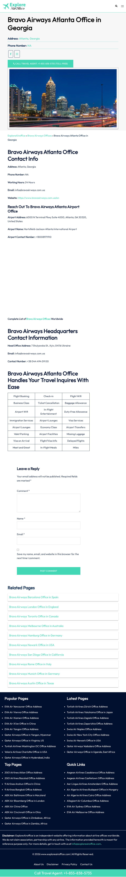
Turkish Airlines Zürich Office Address (87, 706)
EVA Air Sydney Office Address (83, 806)
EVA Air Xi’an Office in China (20, 723)
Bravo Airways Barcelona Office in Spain (33, 597)
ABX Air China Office (16, 806)
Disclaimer (53, 864)
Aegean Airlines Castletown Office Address (90, 778)
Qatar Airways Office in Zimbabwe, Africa (27, 817)
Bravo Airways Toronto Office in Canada (33, 616)
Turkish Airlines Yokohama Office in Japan (90, 712)
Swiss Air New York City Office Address (88, 734)
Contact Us (86, 864)
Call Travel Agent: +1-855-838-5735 (63, 873)
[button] (116, 6)
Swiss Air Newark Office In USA (84, 740)
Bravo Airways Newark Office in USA (31, 645)
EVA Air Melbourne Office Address (85, 812)
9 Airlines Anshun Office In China (22, 783)
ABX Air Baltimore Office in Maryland (25, 795)
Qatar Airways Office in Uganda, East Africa (91, 751)
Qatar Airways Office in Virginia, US (24, 740)
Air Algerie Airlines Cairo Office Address (89, 795)
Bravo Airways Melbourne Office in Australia (36, 626)
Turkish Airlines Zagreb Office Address (88, 717)
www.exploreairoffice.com (55, 854)
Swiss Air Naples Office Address (84, 729)
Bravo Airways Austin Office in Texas (31, 683)
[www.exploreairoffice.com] (14, 5)
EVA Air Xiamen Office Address (22, 717)
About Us (39, 864)
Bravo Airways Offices (40, 135)
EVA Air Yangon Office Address (21, 729)
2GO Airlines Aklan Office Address (23, 772)
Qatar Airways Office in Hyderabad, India (27, 757)
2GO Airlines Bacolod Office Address (25, 778)
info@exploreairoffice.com (86, 843)
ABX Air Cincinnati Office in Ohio (23, 812)
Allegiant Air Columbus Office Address (88, 800)
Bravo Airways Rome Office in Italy (30, 664)
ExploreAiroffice (17, 135)
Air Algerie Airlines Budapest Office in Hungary (92, 789)
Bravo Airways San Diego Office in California (36, 654)
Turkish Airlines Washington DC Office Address (30, 746)
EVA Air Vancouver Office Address (23, 706)
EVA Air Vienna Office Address (21, 712)
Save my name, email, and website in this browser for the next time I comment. (48, 556)
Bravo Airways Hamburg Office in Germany (35, 635)
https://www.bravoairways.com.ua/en (38, 197)
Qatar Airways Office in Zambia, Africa (26, 823)
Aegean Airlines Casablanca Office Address (90, 772)
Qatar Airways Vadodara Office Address (89, 746)
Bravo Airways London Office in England (33, 607)
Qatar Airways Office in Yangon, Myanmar (28, 734)
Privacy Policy (69, 864)
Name (21, 518)
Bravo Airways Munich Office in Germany (34, 673)
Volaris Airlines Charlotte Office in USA (26, 751)
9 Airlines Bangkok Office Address (23, 789)
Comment (23, 490)
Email (21, 534)
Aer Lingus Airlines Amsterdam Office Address (92, 783)
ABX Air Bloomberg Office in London (25, 800)
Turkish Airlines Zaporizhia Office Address (89, 723)
